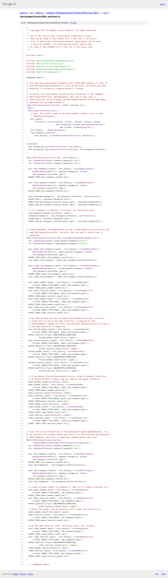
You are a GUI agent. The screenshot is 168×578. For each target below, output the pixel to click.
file (73, 23)
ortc (105, 12)
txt (157, 574)
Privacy (23, 574)
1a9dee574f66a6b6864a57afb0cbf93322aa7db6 (72, 12)
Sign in (162, 4)
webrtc (24, 12)
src (31, 12)
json (163, 574)
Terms (30, 574)
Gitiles (15, 574)
